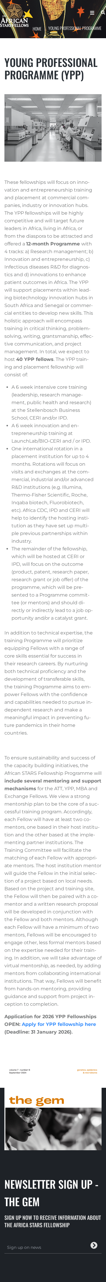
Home (37, 28)
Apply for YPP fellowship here (59, 1024)
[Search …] (101, 13)
